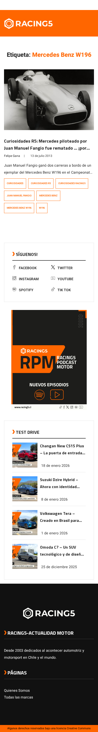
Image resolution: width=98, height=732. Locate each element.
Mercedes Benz (48, 195)
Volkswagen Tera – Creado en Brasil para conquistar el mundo (59, 517)
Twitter (65, 268)
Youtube (65, 279)
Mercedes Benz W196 (19, 208)
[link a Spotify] (86, 4)
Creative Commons (79, 728)
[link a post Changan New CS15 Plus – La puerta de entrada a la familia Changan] (24, 466)
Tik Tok (64, 290)
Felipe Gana (12, 156)
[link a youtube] (81, 4)
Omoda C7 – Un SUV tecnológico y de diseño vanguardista (61, 551)
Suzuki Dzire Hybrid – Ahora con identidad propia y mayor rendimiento (59, 483)
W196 (42, 208)
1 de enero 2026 (54, 533)
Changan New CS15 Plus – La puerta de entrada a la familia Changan (62, 450)
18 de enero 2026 (55, 465)
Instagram (29, 279)
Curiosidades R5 (41, 183)
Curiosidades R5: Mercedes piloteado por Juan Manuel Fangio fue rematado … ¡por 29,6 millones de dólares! (45, 148)
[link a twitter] (71, 4)
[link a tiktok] (91, 4)
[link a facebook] (66, 4)
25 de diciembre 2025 (59, 567)
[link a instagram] (76, 4)
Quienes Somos (17, 690)
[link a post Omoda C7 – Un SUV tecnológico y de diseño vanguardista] (24, 567)
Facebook (28, 268)
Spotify (26, 290)
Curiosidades (15, 183)
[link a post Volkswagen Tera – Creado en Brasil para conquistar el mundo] (24, 534)
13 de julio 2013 (41, 156)
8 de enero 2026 (54, 499)
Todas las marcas (18, 697)
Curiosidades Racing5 (71, 183)
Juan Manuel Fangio (19, 195)
